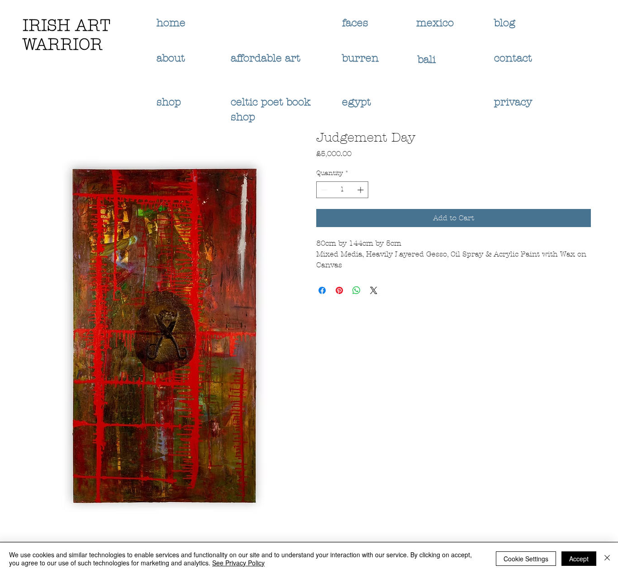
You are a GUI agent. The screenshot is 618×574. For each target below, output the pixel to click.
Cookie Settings (526, 558)
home (171, 23)
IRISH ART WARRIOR (66, 35)
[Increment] (361, 190)
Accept (579, 558)
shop (169, 102)
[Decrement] (323, 190)
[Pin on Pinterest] (339, 290)
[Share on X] (373, 290)
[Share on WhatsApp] (356, 290)
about (171, 58)
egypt (356, 102)
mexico (436, 23)
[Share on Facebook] (322, 290)
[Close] (607, 558)
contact (513, 58)
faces (356, 23)
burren (360, 58)
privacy (514, 102)
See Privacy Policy (238, 562)
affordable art (265, 58)
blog (504, 23)
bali (428, 59)
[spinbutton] (342, 190)
